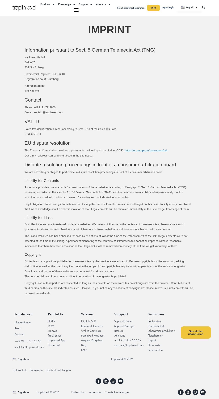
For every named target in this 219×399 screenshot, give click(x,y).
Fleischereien (155, 335)
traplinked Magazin (92, 335)
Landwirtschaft (156, 326)
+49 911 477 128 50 (28, 341)
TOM (51, 326)
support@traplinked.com (129, 345)
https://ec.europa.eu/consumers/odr (146, 150)
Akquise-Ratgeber (91, 340)
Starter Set (54, 345)
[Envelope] (120, 381)
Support (83, 4)
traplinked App (57, 340)
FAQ (84, 350)
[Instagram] (113, 381)
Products (45, 4)
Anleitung (119, 335)
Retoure (118, 331)
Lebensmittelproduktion (161, 331)
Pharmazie (154, 345)
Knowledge (64, 4)
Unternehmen (23, 322)
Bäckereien (154, 321)
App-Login (168, 7)
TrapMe (52, 331)
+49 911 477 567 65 (127, 340)
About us (101, 4)
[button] (203, 7)
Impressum (36, 370)
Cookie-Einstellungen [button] (58, 370)
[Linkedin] (106, 381)
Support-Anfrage (124, 326)
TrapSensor (54, 335)
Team (18, 328)
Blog (84, 345)
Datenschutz (20, 370)
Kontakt (19, 334)
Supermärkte (155, 350)
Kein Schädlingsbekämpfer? (131, 8)
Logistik (152, 340)
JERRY (51, 321)
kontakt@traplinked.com (29, 347)
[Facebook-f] (98, 381)
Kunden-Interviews (92, 326)
